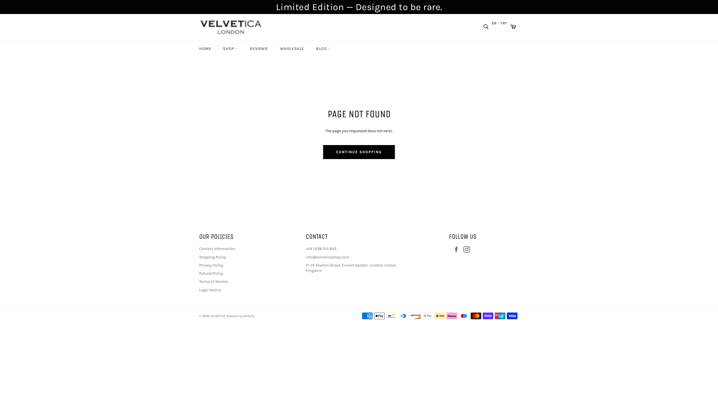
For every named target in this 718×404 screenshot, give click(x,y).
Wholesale (292, 48)
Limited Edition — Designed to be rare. (359, 6)
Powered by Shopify (240, 316)
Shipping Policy (212, 257)
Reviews (259, 48)
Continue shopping (359, 152)
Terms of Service (213, 281)
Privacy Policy (211, 265)
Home (205, 48)
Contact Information (217, 248)
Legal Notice (210, 290)
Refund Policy (211, 273)
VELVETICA (218, 316)
